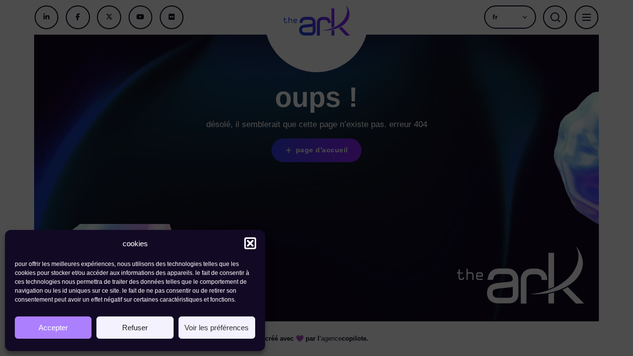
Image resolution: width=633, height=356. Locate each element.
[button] (250, 243)
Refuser (135, 327)
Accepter (53, 327)
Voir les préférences (216, 327)
